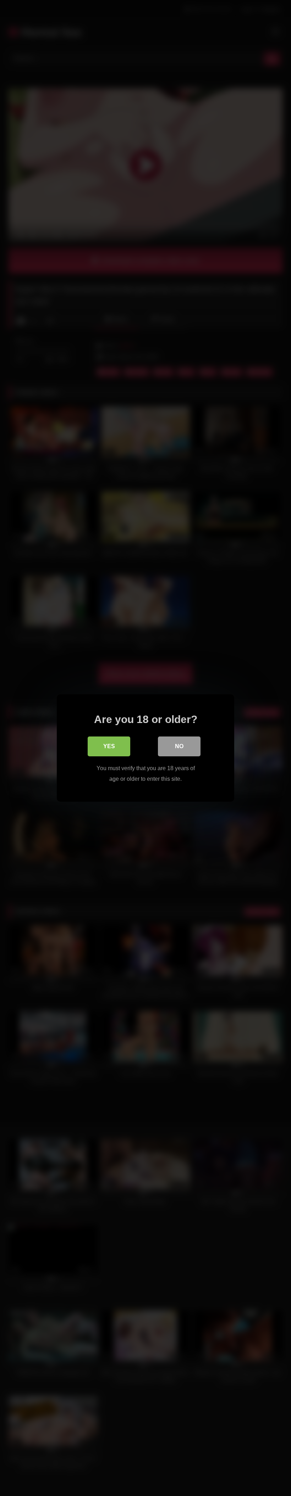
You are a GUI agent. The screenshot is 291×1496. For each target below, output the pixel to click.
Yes (109, 746)
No (179, 746)
